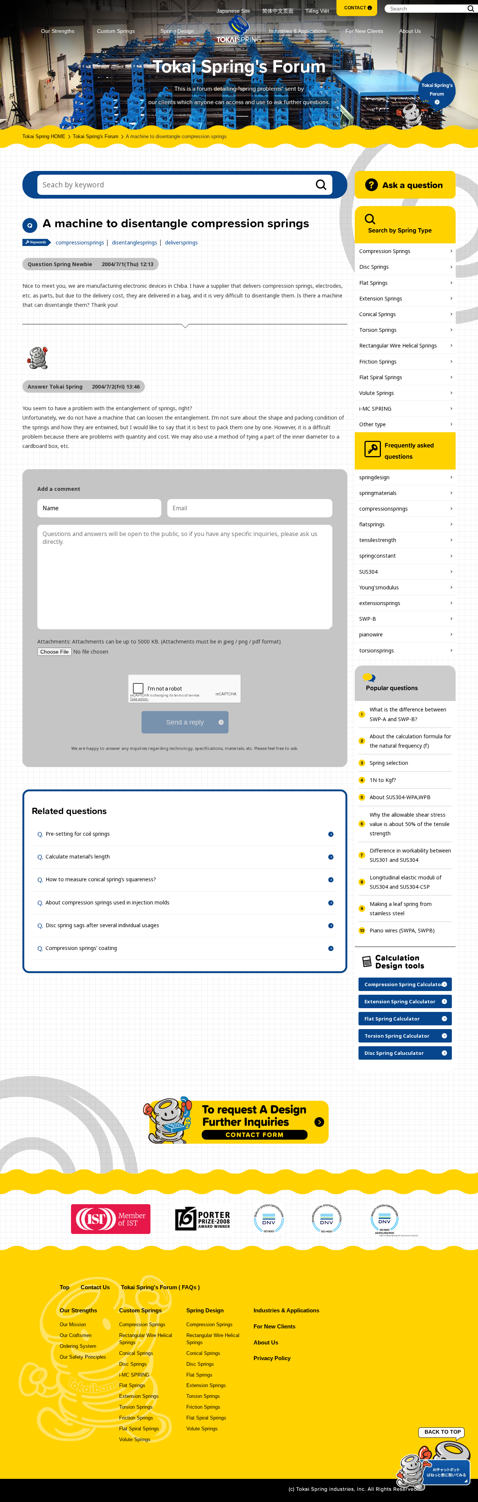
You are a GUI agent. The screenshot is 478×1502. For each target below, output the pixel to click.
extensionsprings (379, 603)
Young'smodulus (379, 587)
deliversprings (181, 242)
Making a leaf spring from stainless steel (401, 908)
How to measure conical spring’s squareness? (101, 879)
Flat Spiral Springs (380, 377)
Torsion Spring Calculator (396, 1035)
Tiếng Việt (317, 11)
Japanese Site (233, 11)
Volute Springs (376, 392)
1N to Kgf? (383, 779)
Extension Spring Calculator (399, 1001)
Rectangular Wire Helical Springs (398, 345)
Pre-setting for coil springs (78, 833)
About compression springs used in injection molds (108, 902)
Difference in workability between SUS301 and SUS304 (410, 855)
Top (64, 1287)
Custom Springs (116, 31)
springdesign (374, 477)
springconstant (377, 555)
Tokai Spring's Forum (95, 136)
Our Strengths (57, 31)
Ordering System (78, 1346)
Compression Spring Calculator (403, 984)
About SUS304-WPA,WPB (400, 797)
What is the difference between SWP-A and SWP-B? (408, 714)
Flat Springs (373, 282)
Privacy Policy (272, 1358)
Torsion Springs (378, 329)
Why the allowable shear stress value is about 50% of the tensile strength (410, 824)
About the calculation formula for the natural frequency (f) (410, 741)
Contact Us (95, 1287)
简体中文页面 (278, 11)
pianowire (371, 634)
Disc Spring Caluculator (394, 1053)
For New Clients (364, 31)
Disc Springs (374, 266)
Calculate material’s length (78, 856)
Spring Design (177, 31)
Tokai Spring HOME (43, 136)
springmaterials (378, 492)
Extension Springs (380, 298)
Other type (372, 424)
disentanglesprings (134, 242)
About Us (410, 31)
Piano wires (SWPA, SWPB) (402, 930)
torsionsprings (376, 650)
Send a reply (185, 722)
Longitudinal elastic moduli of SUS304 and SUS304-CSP (405, 882)
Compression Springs (384, 251)
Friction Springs (378, 361)
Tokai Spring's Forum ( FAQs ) (160, 1287)
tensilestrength (377, 539)
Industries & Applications (297, 31)
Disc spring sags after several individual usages (102, 925)
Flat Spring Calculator (392, 1018)
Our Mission (73, 1324)
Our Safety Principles (83, 1357)
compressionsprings (80, 242)
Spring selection (389, 762)
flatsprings (372, 524)
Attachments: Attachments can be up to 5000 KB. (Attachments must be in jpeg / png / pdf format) (159, 641)
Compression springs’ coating (81, 947)
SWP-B (367, 618)
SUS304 (368, 571)
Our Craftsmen (75, 1335)
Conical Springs (377, 314)
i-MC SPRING (375, 408)
